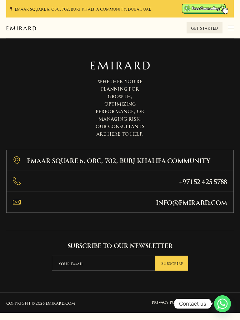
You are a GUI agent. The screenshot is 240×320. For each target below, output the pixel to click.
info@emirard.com (191, 202)
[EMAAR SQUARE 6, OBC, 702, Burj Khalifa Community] (17, 160)
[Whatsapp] (222, 303)
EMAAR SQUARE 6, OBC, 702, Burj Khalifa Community (119, 160)
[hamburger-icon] (231, 28)
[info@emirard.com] (17, 202)
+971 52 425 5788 (203, 181)
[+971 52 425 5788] (17, 181)
